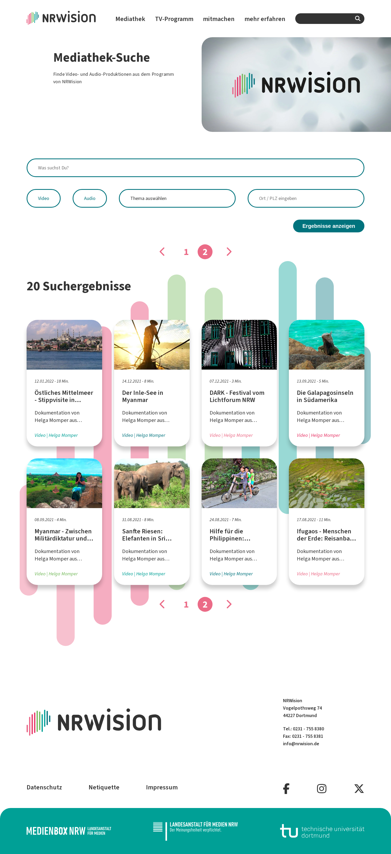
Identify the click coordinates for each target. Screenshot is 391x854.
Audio (89, 198)
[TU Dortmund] (322, 830)
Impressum (162, 787)
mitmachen (219, 19)
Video (43, 198)
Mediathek (130, 19)
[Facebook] (286, 789)
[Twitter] (359, 789)
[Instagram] (321, 789)
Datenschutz (44, 787)
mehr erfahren (264, 19)
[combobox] (329, 18)
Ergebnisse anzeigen (328, 226)
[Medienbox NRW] (69, 830)
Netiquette (104, 787)
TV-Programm (174, 19)
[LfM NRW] (195, 831)
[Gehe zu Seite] (162, 251)
